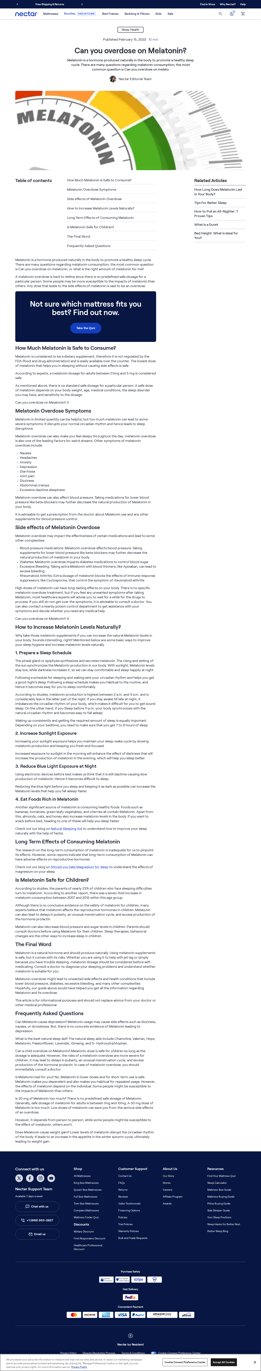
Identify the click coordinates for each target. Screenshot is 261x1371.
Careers (167, 1189)
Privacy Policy (68, 1353)
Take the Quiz (85, 328)
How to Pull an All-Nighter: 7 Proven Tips (216, 213)
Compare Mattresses (86, 1210)
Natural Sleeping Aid (66, 829)
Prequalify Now (69, 4)
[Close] (255, 1362)
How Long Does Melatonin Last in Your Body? (218, 192)
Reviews (123, 1196)
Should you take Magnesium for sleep (80, 867)
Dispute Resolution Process (99, 1353)
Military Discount (84, 1231)
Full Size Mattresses (85, 1196)
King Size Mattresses (86, 1182)
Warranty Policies (128, 1231)
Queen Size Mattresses (88, 1189)
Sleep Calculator (217, 1182)
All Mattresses (82, 1175)
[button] (228, 4)
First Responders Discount (89, 1238)
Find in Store (207, 4)
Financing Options (129, 1210)
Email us (39, 1234)
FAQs (121, 1182)
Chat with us (39, 1206)
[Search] (220, 13)
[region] (130, 1362)
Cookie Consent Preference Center (179, 1353)
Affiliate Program (172, 1196)
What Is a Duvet (206, 225)
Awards (167, 1203)
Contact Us (125, 1175)
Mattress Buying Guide (220, 1196)
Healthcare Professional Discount (88, 1247)
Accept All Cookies (224, 1362)
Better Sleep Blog (217, 1231)
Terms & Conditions (133, 1353)
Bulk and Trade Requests (133, 1238)
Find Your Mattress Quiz (221, 1175)
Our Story (168, 1175)
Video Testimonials (129, 1203)
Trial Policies (125, 1224)
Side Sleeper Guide (218, 1210)
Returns (123, 1189)
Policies (122, 1217)
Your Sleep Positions (219, 1217)
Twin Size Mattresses (86, 1203)
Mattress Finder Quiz (86, 1217)
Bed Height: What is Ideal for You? (216, 235)
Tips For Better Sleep (210, 203)
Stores (167, 1182)
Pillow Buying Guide (218, 1203)
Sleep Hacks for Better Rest (223, 1224)
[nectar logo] (26, 13)
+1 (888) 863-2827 (40, 1220)
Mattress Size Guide (219, 1189)
